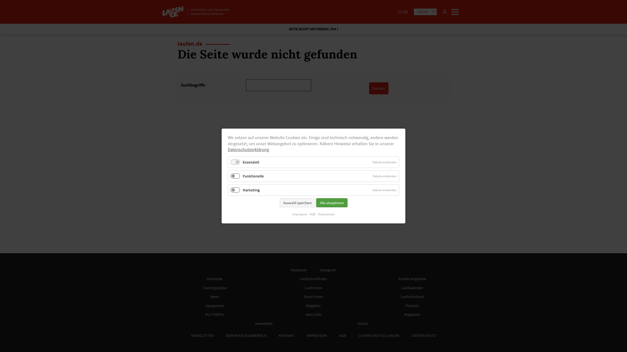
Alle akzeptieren (332, 202)
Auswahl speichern (297, 202)
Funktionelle (253, 176)
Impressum (299, 214)
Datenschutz (326, 214)
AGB (312, 214)
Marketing (251, 189)
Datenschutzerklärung (248, 149)
